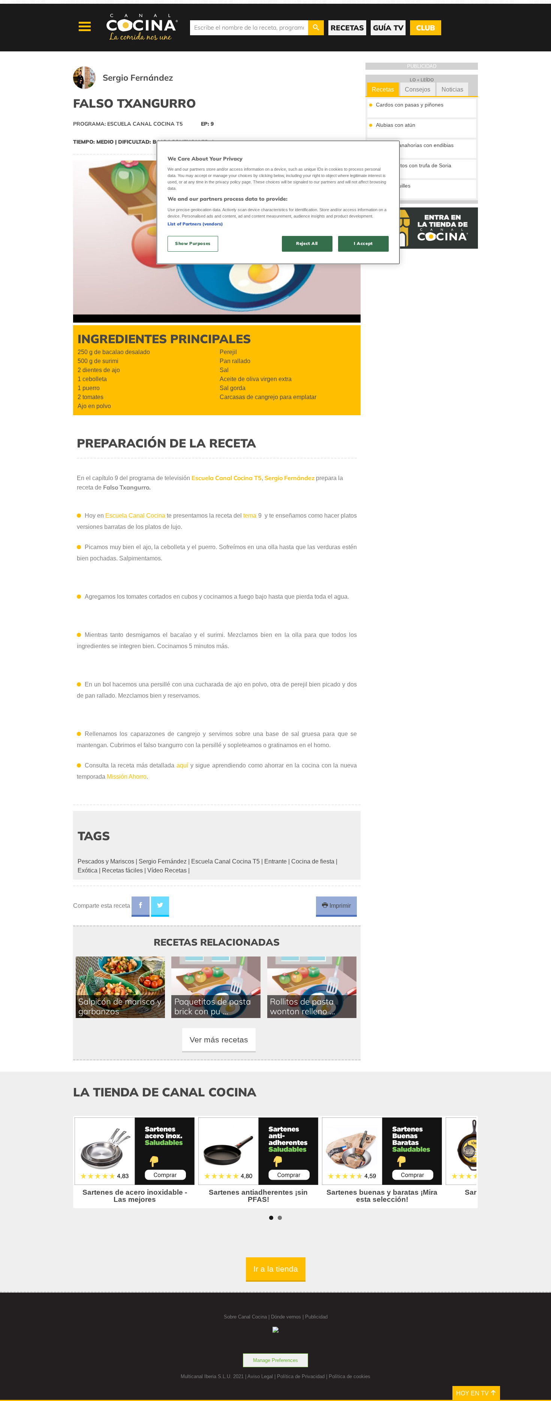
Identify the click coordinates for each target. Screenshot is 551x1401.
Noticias (452, 89)
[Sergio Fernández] (132, 87)
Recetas (383, 89)
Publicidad (316, 1317)
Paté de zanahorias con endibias (415, 145)
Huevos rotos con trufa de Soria (413, 165)
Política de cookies (349, 1376)
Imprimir (339, 905)
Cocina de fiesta (312, 861)
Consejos (417, 89)
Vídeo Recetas (167, 870)
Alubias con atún (395, 125)
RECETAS (347, 27)
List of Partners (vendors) (195, 224)
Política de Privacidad (301, 1376)
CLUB (425, 27)
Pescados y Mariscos (106, 861)
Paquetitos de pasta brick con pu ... (212, 1006)
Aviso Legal (260, 1376)
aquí (182, 765)
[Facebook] (141, 906)
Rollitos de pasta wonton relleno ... (302, 1006)
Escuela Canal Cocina (135, 515)
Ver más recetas (219, 1039)
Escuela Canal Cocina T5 (225, 861)
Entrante (275, 861)
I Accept (363, 243)
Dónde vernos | (288, 1317)
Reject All (307, 243)
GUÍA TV (388, 27)
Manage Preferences (275, 1360)
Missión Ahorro (127, 776)
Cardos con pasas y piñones (409, 105)
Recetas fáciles (122, 870)
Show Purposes (192, 243)
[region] (278, 202)
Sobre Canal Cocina (245, 1317)
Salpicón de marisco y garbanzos (120, 1006)
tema (250, 515)
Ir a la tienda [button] (275, 1268)
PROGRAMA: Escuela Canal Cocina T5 (128, 123)
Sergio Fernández (163, 861)
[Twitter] (160, 906)
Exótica (87, 870)
